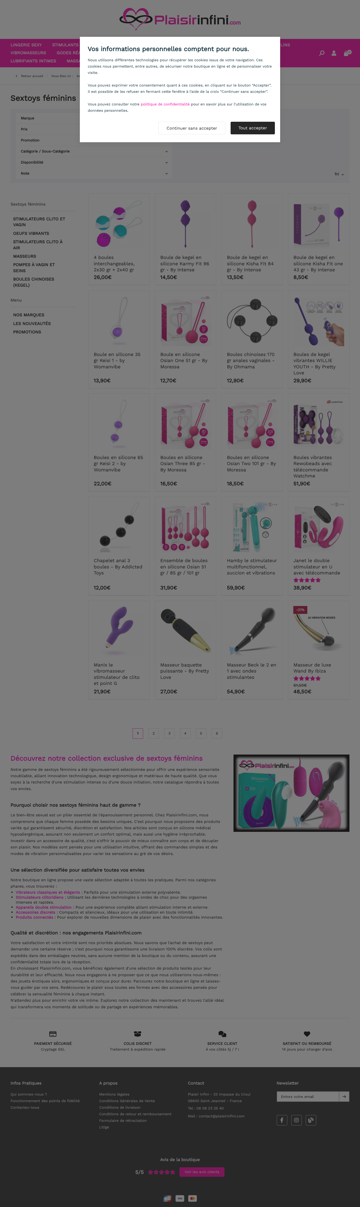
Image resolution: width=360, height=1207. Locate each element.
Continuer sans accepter (192, 128)
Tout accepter (253, 127)
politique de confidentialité (165, 104)
